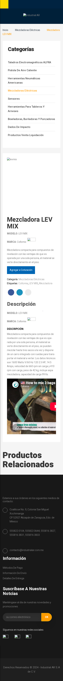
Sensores (14, 99)
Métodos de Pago (13, 568)
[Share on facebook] (11, 292)
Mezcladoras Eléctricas (27, 30)
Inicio (5, 30)
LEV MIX (33, 283)
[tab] (25, 304)
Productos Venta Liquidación (26, 135)
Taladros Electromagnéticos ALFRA (29, 62)
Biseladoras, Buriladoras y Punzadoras (31, 119)
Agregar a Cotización (21, 270)
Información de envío (15, 573)
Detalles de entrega (13, 578)
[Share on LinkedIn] (19, 292)
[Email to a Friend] (28, 292)
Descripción (21, 304)
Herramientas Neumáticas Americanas (24, 80)
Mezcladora (45, 283)
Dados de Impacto (19, 127)
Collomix (23, 283)
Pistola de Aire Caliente (22, 70)
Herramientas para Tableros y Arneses (26, 109)
